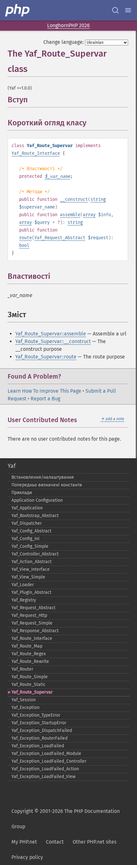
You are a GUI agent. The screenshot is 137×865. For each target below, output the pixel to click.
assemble (70, 214)
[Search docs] (115, 10)
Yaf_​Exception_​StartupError (38, 723)
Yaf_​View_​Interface (30, 569)
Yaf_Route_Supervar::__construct (53, 341)
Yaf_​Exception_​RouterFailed (39, 738)
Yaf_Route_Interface (35, 153)
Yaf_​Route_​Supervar (32, 692)
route (25, 237)
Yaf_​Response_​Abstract (35, 630)
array (89, 214)
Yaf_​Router (22, 669)
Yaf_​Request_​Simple (32, 623)
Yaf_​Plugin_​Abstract (31, 592)
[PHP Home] (18, 10)
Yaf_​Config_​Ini (25, 538)
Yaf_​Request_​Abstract (33, 607)
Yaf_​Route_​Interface (31, 638)
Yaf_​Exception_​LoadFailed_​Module (46, 753)
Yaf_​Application (27, 508)
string (98, 199)
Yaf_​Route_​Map (26, 646)
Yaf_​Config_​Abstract (31, 531)
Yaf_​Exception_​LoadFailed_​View (43, 776)
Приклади (21, 492)
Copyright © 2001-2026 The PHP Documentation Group (65, 819)
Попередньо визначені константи (46, 485)
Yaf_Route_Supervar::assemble (50, 334)
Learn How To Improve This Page (44, 391)
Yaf (12, 465)
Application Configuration (37, 500)
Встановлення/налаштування (42, 477)
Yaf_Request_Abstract (59, 237)
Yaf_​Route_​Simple (29, 677)
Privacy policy (27, 857)
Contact (55, 842)
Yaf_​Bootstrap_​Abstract (35, 515)
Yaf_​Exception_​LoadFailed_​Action (45, 769)
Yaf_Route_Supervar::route (45, 357)
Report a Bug (45, 399)
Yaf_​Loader (22, 584)
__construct (74, 199)
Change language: (63, 42)
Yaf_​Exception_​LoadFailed (37, 746)
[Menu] (128, 10)
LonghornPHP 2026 (68, 25)
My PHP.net (24, 842)
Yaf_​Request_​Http (29, 615)
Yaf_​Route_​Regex (28, 654)
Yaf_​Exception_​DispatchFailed (41, 730)
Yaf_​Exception (25, 707)
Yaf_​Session (23, 700)
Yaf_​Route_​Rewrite (30, 661)
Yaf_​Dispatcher (26, 523)
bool (24, 245)
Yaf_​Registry (23, 600)
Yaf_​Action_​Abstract (31, 561)
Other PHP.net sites (94, 842)
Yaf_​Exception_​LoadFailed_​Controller (48, 761)
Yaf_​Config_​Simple (29, 546)
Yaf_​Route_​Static (28, 684)
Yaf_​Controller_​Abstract (35, 554)
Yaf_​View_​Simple (28, 577)
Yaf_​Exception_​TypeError (35, 715)
